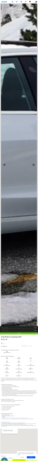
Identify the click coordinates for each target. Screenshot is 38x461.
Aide (26, 2)
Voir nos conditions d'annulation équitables (8, 401)
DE (30, 2)
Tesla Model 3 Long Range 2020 (11, 337)
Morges (3, 343)
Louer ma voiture (21, 2)
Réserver (19, 333)
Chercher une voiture (17, 2)
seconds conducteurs (6, 418)
